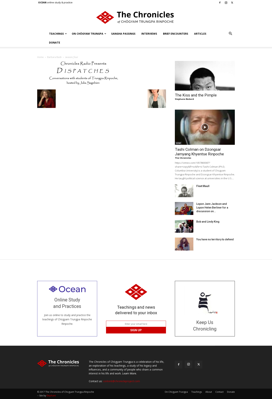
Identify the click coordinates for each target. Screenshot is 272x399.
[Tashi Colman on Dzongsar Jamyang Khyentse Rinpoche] (205, 127)
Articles (200, 33)
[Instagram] (226, 2)
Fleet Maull (202, 186)
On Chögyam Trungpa (87, 33)
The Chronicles (183, 157)
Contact (219, 391)
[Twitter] (232, 2)
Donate (54, 42)
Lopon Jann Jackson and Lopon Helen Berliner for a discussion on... (212, 207)
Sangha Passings (123, 33)
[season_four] (83, 85)
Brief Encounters (175, 33)
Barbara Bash (54, 57)
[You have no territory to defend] (184, 244)
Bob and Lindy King (207, 221)
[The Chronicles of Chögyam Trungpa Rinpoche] (136, 17)
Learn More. (129, 373)
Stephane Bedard (184, 99)
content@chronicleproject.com (121, 381)
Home (40, 57)
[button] (230, 34)
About (208, 391)
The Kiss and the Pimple (196, 95)
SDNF (178, 143)
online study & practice (55, 2)
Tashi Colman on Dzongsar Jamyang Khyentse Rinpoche (199, 151)
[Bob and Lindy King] (184, 226)
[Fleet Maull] (184, 190)
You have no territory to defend (215, 239)
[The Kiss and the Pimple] (205, 76)
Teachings (56, 33)
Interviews (149, 33)
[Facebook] (220, 2)
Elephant (51, 395)
